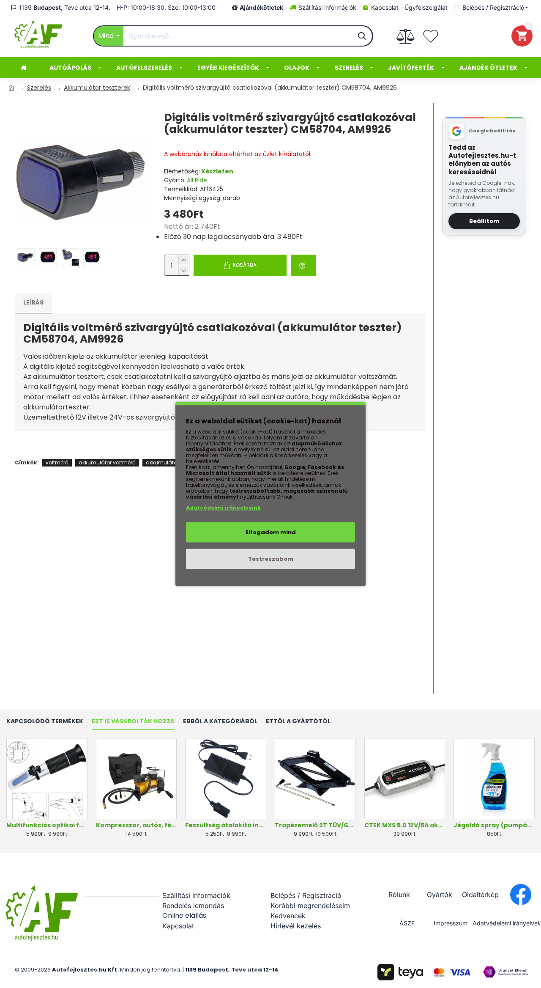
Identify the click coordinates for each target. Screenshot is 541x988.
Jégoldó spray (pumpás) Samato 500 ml (494, 825)
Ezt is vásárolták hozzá (133, 721)
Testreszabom (270, 559)
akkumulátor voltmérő (107, 462)
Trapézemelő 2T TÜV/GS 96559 (315, 825)
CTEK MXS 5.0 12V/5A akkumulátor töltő (404, 825)
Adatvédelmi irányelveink (223, 507)
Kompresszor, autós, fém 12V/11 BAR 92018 (136, 825)
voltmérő (57, 462)
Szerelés (39, 87)
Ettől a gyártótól (298, 721)
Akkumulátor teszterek (97, 87)
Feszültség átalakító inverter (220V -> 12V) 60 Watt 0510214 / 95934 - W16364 (225, 825)
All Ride (197, 180)
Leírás (33, 302)
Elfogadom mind (271, 532)
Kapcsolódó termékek (44, 721)
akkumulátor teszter (171, 462)
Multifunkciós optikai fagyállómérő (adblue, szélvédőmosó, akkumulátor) (46, 825)
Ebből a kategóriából (220, 721)
